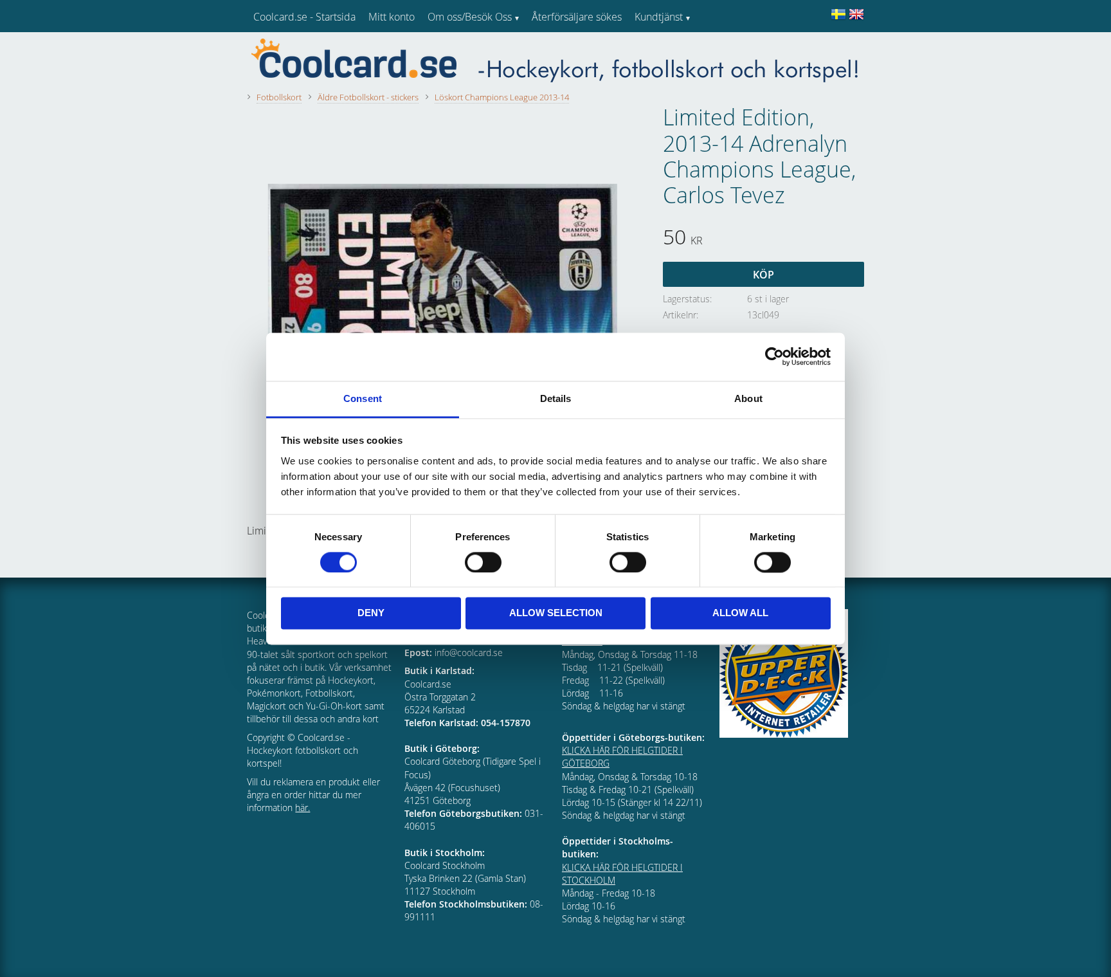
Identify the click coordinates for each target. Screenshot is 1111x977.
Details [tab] (556, 398)
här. (302, 807)
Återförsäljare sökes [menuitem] (577, 17)
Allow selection (555, 613)
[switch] (483, 562)
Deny (370, 613)
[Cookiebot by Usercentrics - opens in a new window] (774, 356)
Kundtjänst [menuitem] (659, 17)
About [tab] (748, 398)
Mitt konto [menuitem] (391, 17)
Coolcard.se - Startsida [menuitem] (304, 17)
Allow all (740, 613)
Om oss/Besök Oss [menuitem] (470, 17)
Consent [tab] (362, 398)
